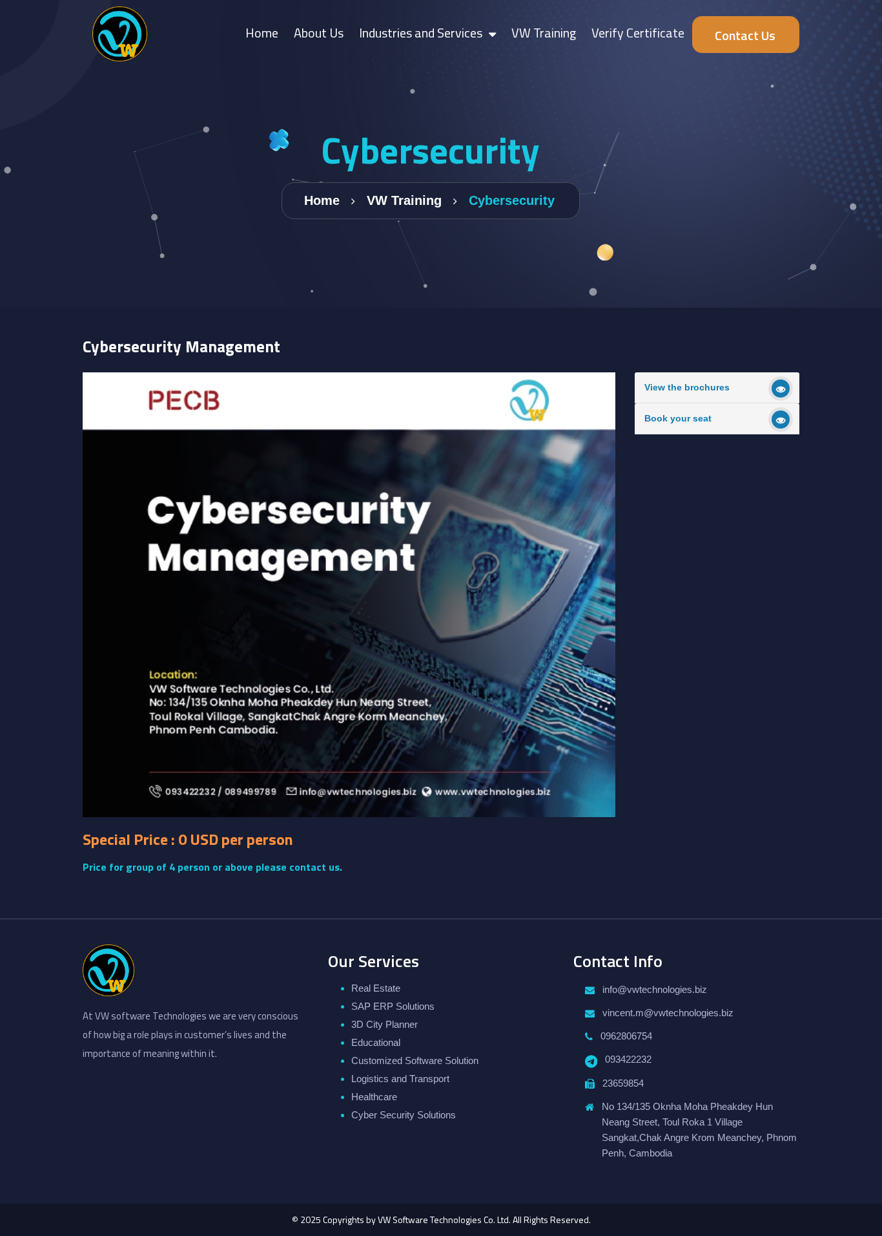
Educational (375, 1042)
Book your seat (678, 418)
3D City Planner (384, 1024)
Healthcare (374, 1096)
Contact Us (745, 35)
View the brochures (687, 387)
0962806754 (626, 1035)
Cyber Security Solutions (403, 1114)
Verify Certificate (637, 33)
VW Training (543, 33)
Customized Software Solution (414, 1060)
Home (261, 33)
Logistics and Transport (400, 1078)
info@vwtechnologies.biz (654, 989)
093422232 (628, 1059)
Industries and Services (420, 33)
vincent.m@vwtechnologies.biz (667, 1012)
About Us (319, 33)
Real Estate (375, 988)
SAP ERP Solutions (393, 1006)
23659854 (623, 1083)
